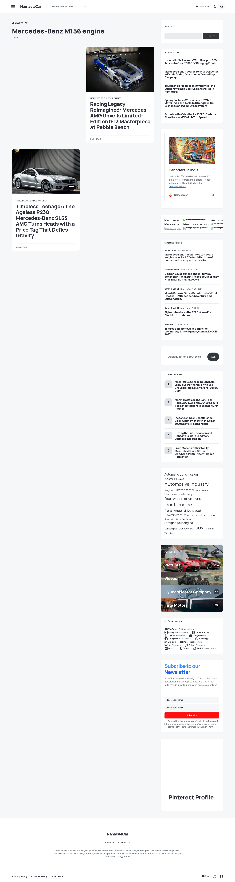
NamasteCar (30, 6)
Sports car (187, 519)
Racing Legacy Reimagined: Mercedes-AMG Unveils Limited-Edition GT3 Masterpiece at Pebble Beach (120, 115)
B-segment (168, 490)
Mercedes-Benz (98, 98)
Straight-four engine (178, 523)
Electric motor (184, 490)
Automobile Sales (174, 478)
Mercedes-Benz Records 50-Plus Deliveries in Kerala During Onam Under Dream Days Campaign (191, 74)
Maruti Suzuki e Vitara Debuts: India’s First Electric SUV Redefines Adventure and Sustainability (190, 296)
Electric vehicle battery (178, 494)
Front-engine (178, 505)
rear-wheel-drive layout (203, 515)
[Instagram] (214, 876)
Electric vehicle (202, 490)
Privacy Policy (19, 876)
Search (168, 26)
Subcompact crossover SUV (179, 528)
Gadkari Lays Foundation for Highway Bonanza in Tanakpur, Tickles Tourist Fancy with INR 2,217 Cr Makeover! (191, 276)
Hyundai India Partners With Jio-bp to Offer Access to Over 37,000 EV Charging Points (191, 62)
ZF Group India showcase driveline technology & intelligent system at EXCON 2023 (190, 331)
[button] (13, 6)
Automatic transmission (181, 474)
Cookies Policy (39, 876)
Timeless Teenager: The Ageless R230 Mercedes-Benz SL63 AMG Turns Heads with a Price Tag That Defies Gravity (45, 221)
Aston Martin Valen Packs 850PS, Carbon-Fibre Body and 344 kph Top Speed (190, 116)
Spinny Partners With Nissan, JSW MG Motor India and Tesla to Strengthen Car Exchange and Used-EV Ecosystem (189, 103)
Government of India (176, 515)
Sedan (178, 519)
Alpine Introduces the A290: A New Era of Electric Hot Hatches (189, 313)
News (108, 98)
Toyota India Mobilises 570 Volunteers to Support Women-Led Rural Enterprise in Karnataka (189, 88)
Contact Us (124, 842)
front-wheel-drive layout (182, 510)
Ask (213, 356)
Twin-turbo (209, 528)
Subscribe (191, 715)
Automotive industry (186, 484)
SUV (199, 528)
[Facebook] (221, 876)
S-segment (169, 519)
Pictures (116, 98)
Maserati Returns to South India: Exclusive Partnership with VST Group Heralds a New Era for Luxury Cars (196, 386)
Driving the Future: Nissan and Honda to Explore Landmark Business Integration (193, 436)
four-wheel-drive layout (183, 498)
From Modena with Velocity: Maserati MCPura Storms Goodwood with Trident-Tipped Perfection (194, 452)
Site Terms (57, 876)
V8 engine (168, 533)
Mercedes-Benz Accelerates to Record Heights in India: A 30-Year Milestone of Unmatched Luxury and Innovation (188, 257)
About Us (109, 842)
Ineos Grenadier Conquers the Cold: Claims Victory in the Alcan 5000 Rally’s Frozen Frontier (195, 420)
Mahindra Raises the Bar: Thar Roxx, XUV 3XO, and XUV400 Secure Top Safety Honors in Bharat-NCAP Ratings (196, 404)
